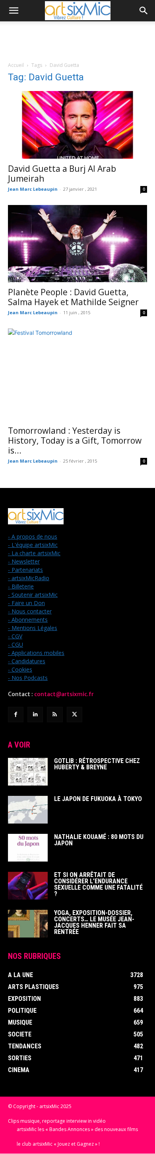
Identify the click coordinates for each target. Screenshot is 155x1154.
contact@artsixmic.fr (64, 694)
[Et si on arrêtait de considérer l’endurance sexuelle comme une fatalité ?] (28, 886)
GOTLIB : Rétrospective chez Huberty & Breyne (97, 764)
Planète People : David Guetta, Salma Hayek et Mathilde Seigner (73, 297)
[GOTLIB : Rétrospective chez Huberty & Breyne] (28, 772)
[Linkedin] (35, 714)
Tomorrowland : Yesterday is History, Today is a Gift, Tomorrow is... (74, 440)
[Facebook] (15, 714)
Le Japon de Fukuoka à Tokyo (98, 799)
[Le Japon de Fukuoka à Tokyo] (28, 810)
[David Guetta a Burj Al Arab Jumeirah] (77, 125)
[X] (74, 714)
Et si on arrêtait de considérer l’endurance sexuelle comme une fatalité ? (98, 884)
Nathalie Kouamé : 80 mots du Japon (98, 840)
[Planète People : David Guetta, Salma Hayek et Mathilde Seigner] (77, 243)
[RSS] (54, 714)
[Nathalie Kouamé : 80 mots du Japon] (28, 848)
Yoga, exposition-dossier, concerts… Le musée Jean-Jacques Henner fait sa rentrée (94, 922)
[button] (13, 10)
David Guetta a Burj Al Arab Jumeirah (62, 173)
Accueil (16, 65)
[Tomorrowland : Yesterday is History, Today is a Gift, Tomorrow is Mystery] (77, 374)
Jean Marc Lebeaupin (33, 189)
